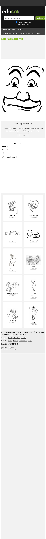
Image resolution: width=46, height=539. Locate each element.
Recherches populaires (23, 24)
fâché (33, 322)
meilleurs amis (12, 269)
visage (30, 341)
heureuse (33, 296)
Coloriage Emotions (14, 338)
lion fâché (13, 320)
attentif (20, 30)
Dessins (19, 22)
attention (15, 341)
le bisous (12, 215)
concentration (23, 341)
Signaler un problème (33, 33)
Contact (22, 33)
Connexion (6, 33)
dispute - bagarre (12, 293)
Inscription (15, 33)
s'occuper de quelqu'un (33, 240)
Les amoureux (33, 215)
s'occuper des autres (12, 240)
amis (33, 267)
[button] (11, 157)
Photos (28, 22)
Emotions (12, 30)
